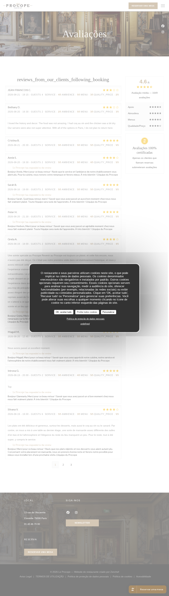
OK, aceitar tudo (63, 312)
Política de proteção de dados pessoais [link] (85, 319)
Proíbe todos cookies (87, 312)
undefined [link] (85, 324)
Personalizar (108, 312)
